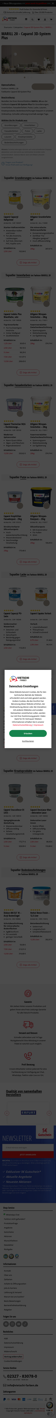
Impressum (38, 725)
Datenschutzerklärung (22, 725)
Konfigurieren (28, 741)
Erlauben (28, 733)
